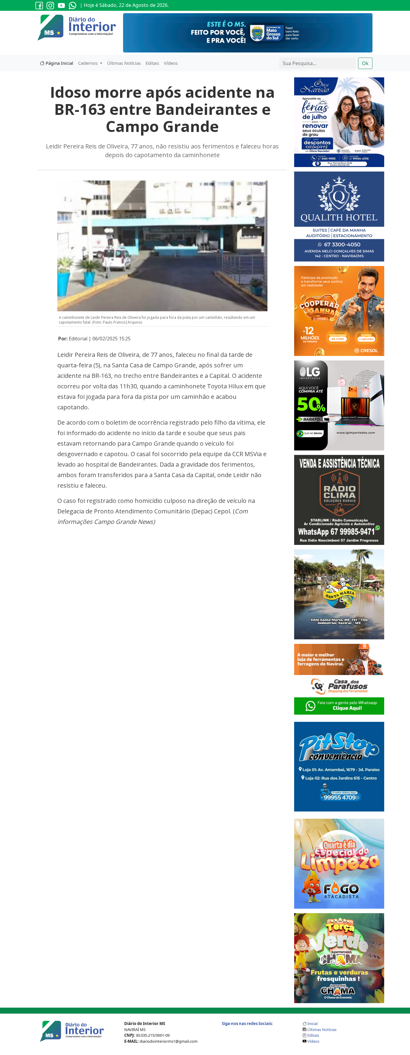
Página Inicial (58, 63)
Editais (152, 63)
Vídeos (171, 63)
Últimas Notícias (124, 63)
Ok (365, 63)
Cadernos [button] (88, 63)
